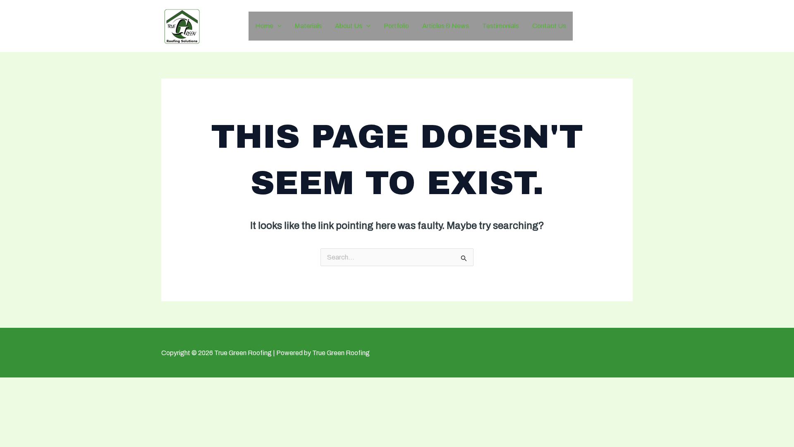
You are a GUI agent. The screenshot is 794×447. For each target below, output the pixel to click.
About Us (348, 25)
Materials (308, 25)
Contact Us (549, 25)
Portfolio (396, 25)
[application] (277, 26)
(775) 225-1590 (610, 25)
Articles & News (445, 25)
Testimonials (500, 25)
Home (264, 25)
